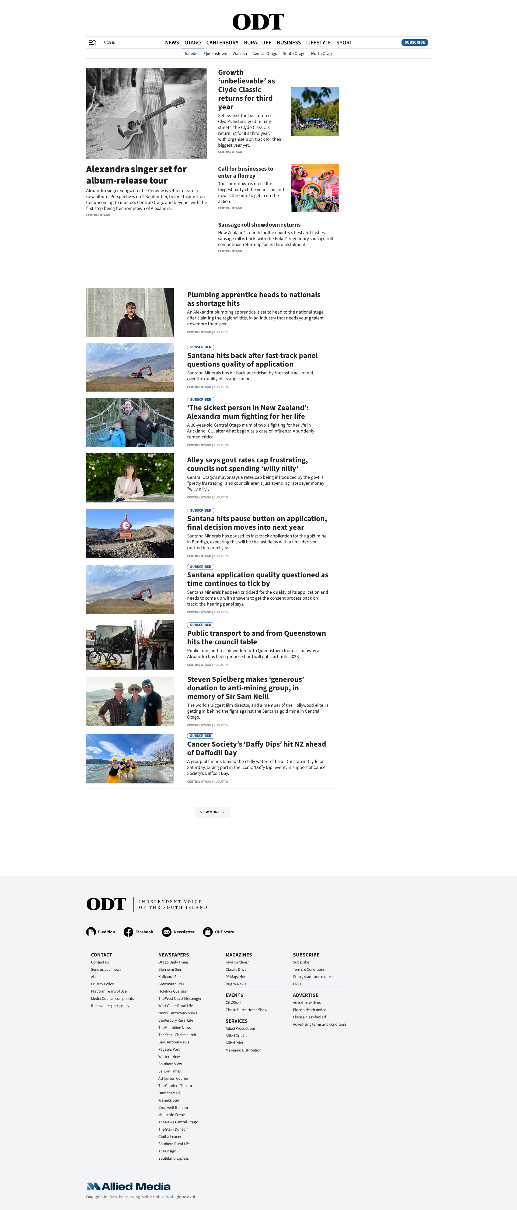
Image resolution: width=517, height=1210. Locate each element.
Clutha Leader (169, 1136)
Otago (192, 42)
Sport (344, 42)
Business (289, 42)
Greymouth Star (171, 984)
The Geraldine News (174, 1027)
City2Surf (233, 1002)
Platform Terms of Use (109, 991)
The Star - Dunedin (173, 1129)
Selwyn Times (169, 1071)
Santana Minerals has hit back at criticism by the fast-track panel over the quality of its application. (250, 376)
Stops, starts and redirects (314, 977)
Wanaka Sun (168, 1100)
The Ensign (167, 1151)
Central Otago (264, 53)
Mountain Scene (171, 1115)
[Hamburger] (92, 42)
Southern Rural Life (174, 1144)
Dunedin (191, 53)
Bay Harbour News (173, 1042)
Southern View (170, 1064)
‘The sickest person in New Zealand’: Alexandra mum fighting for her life (248, 412)
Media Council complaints (112, 998)
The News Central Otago (178, 1122)
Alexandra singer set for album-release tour (136, 174)
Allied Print (234, 1043)
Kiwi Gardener (237, 962)
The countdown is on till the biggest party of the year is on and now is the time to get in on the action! (251, 192)
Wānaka (240, 53)
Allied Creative (237, 1036)
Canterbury (222, 42)
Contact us (100, 962)
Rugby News (236, 984)
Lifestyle (318, 42)
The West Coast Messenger (179, 998)
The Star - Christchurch (177, 1035)
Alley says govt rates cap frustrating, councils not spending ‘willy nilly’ (247, 464)
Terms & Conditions (308, 969)
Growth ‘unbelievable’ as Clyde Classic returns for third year (246, 89)
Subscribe (415, 42)
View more (210, 812)
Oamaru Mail (169, 1093)
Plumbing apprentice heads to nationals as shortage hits (253, 299)
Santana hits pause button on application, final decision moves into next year (257, 523)
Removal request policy (110, 1006)
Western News (169, 1057)
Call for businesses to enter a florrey (245, 172)
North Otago (322, 53)
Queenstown (215, 53)
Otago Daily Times (173, 962)
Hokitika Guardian (173, 991)
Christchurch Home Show (246, 1010)
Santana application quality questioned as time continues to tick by (257, 579)
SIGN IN (110, 42)
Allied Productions (240, 1028)
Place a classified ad (309, 1017)
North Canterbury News (177, 1013)
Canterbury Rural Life (175, 1020)
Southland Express (173, 1158)
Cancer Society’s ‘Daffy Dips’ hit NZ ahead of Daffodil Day (256, 748)
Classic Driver (237, 969)
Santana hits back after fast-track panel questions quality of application (252, 360)
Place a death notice (309, 1010)
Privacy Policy (102, 984)
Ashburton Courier (173, 1078)
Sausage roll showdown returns (259, 224)
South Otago (294, 53)
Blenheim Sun (169, 969)
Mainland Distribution (243, 1050)
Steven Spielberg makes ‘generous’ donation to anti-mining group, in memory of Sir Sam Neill (245, 688)
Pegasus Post (169, 1049)
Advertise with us (306, 1002)
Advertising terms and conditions (320, 1024)
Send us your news (106, 969)
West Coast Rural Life (175, 1006)
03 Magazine (236, 977)
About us (98, 977)
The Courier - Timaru (175, 1086)
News (172, 42)
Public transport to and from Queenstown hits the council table (256, 637)
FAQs (297, 984)
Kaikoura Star (169, 977)
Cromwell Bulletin (173, 1107)
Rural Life (257, 42)
